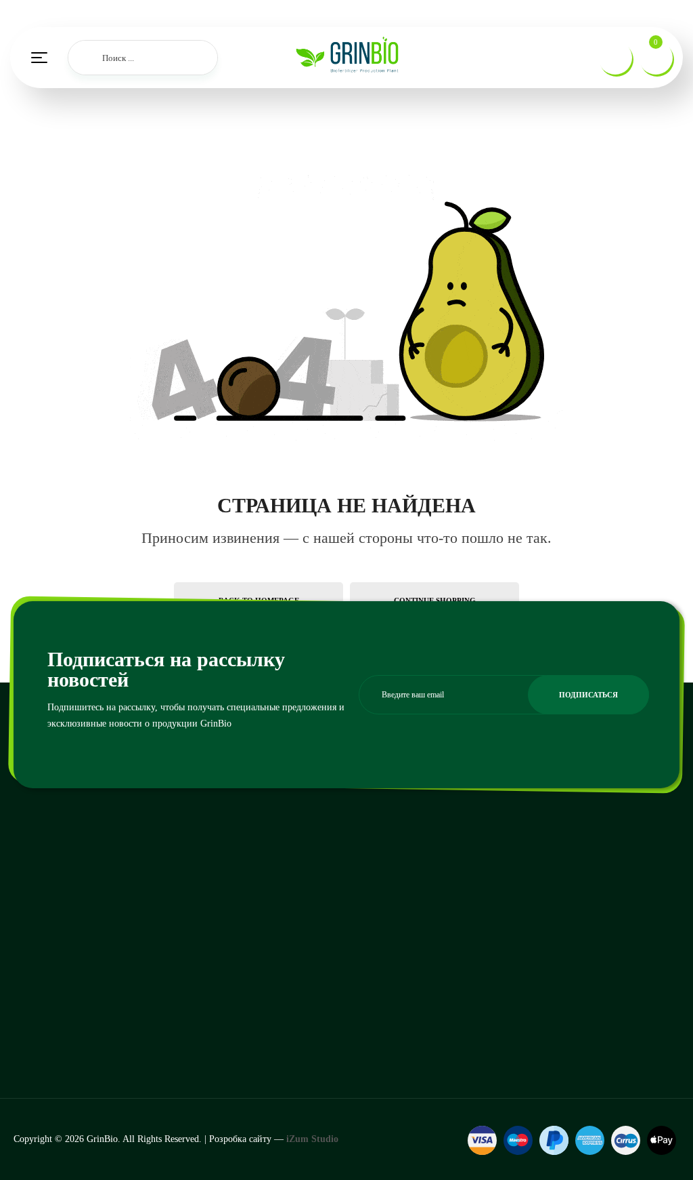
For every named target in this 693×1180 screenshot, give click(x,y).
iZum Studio (312, 1139)
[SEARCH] (85, 58)
